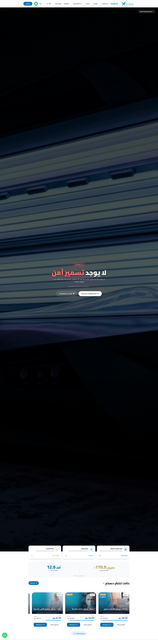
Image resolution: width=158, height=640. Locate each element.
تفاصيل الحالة (121, 625)
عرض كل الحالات (80, 633)
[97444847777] (40, 3)
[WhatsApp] (36, 3)
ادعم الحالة (106, 625)
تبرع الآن (28, 3)
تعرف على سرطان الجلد (65, 293)
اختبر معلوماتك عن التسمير (89, 293)
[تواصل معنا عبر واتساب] (4, 635)
